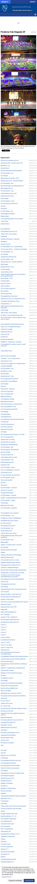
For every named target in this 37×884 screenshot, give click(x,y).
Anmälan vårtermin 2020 (7, 737)
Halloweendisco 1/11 (6, 303)
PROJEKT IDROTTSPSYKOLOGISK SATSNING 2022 (13, 570)
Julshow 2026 (4, 221)
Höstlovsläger (4, 411)
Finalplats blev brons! (6, 780)
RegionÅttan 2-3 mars (6, 371)
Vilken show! (4, 485)
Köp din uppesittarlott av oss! (8, 406)
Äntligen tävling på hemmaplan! (9, 549)
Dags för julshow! (5, 286)
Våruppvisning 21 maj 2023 (8, 439)
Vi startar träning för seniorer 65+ (9, 203)
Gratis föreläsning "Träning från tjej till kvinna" (12, 324)
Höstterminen (4, 336)
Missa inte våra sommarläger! (8, 356)
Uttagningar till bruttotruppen (8, 735)
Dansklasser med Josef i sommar (9, 520)
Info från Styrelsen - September (9, 508)
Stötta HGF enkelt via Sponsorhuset (10, 768)
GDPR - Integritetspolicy (7, 829)
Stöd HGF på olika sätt (6, 427)
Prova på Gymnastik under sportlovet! (10, 475)
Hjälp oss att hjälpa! (6, 690)
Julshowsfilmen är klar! (7, 272)
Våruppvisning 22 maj (6, 530)
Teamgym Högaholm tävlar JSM (9, 813)
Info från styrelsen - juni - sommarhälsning (11, 246)
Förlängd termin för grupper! (8, 442)
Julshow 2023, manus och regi (8, 533)
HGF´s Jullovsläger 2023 (7, 394)
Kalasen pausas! (5, 168)
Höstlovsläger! (4, 310)
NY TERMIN (3, 432)
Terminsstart (4, 730)
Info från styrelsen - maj (7, 173)
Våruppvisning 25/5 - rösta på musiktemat (11, 261)
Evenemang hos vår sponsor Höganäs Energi (12, 773)
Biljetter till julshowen (6, 396)
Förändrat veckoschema (7, 661)
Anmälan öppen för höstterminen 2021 (11, 596)
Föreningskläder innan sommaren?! (10, 513)
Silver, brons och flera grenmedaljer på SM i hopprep (14, 602)
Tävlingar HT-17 (5, 849)
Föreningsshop (5, 801)
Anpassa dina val (6, 877)
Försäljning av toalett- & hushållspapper (11, 518)
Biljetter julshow (5, 216)
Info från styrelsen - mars (7, 191)
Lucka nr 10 (4, 627)
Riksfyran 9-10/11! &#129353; (8, 755)
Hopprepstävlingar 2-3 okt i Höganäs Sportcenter (13, 589)
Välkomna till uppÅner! (6, 480)
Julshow (3, 811)
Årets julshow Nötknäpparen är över (10, 732)
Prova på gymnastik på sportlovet (9, 378)
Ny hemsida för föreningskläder (9, 381)
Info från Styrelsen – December (9, 487)
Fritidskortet (4, 236)
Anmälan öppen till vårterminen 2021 (10, 619)
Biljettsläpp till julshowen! (7, 401)
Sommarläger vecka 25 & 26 (8, 525)
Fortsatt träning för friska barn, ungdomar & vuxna (13, 708)
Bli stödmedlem (5, 373)
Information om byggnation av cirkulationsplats (13, 363)
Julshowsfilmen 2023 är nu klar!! (9, 457)
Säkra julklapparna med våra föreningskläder (12, 579)
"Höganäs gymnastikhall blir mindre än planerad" (13, 796)
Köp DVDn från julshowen (7, 424)
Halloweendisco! (5, 223)
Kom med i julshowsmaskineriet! (9, 409)
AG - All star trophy (5, 706)
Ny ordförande (4, 547)
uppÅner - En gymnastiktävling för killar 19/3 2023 (13, 497)
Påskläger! (3, 793)
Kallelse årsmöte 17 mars (7, 267)
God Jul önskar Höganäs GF (8, 288)
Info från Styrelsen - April (7, 539)
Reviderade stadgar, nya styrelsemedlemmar (12, 185)
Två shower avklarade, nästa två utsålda (11, 808)
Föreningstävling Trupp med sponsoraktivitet (12, 419)
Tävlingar (3, 839)
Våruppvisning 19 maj (6, 361)
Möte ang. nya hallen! (6, 791)
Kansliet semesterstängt (7, 339)
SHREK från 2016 (5, 650)
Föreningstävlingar (5, 414)
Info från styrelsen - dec (7, 211)
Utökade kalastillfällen (6, 366)
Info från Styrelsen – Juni (7, 515)
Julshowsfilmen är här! (6, 351)
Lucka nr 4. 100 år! (5, 642)
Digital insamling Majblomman (8, 612)
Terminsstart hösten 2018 (7, 823)
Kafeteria (3, 856)
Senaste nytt (4, 698)
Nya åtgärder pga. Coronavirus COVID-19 (11, 693)
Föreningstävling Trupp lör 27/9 (9, 231)
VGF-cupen (3, 750)
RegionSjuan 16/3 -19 (6, 798)
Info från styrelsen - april (7, 183)
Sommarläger (4, 680)
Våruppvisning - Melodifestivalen (9, 444)
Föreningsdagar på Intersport (8, 763)
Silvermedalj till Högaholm (7, 775)
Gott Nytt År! (4, 208)
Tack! (2, 745)
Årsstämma (4, 841)
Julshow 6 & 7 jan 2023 (7, 490)
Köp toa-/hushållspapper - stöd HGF (10, 470)
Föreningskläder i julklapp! (7, 399)
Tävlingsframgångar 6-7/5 (7, 861)
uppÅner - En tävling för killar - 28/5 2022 (11, 544)
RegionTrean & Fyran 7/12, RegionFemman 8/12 (13, 298)
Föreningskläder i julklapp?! (8, 213)
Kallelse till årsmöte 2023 (7, 462)
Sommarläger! (4, 175)
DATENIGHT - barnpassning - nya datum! (11, 342)
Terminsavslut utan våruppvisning (9, 685)
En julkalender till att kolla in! (8, 640)
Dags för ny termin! (6, 244)
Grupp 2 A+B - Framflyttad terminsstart (11, 326)
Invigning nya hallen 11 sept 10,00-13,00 (11, 594)
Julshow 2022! (4, 581)
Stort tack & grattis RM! (7, 846)
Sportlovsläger (4, 383)
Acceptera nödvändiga (15, 880)
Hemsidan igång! (5, 281)
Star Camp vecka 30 (6, 523)
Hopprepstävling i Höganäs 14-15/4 (10, 834)
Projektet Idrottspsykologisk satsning (10, 562)
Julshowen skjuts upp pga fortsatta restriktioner (13, 659)
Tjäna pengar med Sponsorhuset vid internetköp (13, 695)
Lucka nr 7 (3, 634)
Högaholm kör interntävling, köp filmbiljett (11, 683)
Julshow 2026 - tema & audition (9, 234)
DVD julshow (4, 785)
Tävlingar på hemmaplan (7, 492)
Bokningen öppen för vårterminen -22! (10, 565)
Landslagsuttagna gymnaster (8, 859)
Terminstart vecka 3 (6, 844)
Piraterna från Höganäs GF (13, 32)
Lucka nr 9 (3, 629)
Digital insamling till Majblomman (9, 688)
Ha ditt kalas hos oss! (6, 472)
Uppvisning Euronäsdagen (7, 851)
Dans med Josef (5, 334)
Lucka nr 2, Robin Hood (7, 647)
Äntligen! (3, 552)
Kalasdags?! (4, 241)
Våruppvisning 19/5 (6, 831)
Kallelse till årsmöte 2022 (7, 557)
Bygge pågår (4, 609)
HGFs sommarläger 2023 (7, 437)
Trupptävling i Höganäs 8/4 (8, 836)
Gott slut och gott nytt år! (7, 391)
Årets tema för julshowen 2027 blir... (10, 160)
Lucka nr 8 (3, 632)
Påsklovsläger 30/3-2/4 (7, 188)
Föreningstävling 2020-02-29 (8, 722)
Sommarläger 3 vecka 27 (7, 678)
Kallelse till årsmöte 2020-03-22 (9, 727)
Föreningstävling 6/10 (6, 821)
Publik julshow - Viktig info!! (8, 389)
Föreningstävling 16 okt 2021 (8, 584)
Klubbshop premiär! (6, 604)
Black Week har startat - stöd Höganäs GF (11, 404)
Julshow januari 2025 (6, 293)
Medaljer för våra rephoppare (8, 788)
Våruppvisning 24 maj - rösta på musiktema (12, 180)
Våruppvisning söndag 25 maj (8, 256)
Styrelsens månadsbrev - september (10, 239)
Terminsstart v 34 (5, 854)
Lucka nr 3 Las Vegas (6, 645)
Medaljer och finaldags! (7, 783)
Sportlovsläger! (5, 198)
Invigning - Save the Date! (7, 599)
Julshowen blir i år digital (7, 670)
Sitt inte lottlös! (4, 291)
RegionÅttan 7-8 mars (6, 725)
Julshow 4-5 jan (5, 740)
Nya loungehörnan (5, 229)
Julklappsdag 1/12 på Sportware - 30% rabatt (12, 572)
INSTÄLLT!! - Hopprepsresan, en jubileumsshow (13, 668)
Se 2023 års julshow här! (7, 454)
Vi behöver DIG (4, 421)
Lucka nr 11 (4, 624)
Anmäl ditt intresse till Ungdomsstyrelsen (11, 170)
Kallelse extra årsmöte (6, 331)
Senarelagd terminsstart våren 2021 (10, 622)
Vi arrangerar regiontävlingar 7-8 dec (10, 301)
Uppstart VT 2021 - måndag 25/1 (9, 617)
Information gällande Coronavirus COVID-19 (12, 720)
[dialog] (18, 874)
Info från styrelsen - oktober (8, 500)
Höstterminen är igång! (6, 329)
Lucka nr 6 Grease (5, 637)
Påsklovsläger (4, 264)
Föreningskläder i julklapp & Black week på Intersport (14, 656)
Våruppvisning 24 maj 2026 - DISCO (10, 178)
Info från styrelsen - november (8, 495)
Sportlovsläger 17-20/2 (7, 278)
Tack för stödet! (5, 591)
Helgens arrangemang (6, 717)
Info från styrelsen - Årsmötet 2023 (10, 449)
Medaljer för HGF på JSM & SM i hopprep (11, 673)
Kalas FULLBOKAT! (5, 452)
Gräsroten (3, 753)
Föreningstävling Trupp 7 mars (8, 193)
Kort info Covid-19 (5, 700)
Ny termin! (3, 206)
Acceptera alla (29, 880)
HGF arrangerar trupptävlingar (8, 818)
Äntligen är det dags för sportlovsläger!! (11, 555)
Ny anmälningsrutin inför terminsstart (10, 765)
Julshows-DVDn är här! (6, 703)
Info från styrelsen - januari (7, 201)
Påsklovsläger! (4, 542)
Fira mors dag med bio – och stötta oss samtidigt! (14, 249)
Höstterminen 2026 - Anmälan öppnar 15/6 (12, 163)
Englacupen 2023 (5, 465)
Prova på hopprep (5, 826)
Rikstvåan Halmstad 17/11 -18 (8, 816)
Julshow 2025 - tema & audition (9, 312)
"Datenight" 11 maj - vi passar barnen (10, 358)
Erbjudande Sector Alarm (7, 505)
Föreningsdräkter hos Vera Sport (9, 296)
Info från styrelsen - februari (8, 467)
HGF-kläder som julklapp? (7, 742)
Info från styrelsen (5, 269)
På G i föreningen (5, 614)
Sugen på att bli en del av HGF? (9, 607)
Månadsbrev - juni (5, 165)
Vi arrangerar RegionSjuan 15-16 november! (12, 218)
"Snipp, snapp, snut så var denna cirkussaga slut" (13, 806)
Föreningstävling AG (6, 416)
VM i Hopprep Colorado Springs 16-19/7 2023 (12, 434)
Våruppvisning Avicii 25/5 (7, 778)
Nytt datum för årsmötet (7, 711)
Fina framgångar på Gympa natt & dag (10, 760)
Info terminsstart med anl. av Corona (10, 560)
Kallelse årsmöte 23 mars (7, 196)
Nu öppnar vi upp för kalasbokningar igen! (12, 315)
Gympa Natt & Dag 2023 (7, 429)
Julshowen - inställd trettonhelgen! (9, 567)
